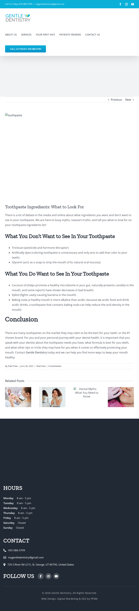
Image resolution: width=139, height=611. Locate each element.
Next (128, 100)
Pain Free (12, 366)
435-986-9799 (16, 550)
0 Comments (54, 366)
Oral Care (41, 366)
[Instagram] (48, 576)
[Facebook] (41, 576)
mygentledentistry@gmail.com (49, 4)
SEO (84, 598)
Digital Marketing (67, 598)
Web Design (48, 598)
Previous (116, 100)
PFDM (94, 598)
